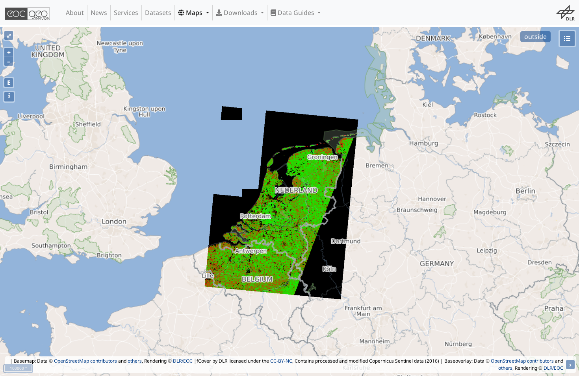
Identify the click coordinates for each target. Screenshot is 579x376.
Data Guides (296, 12)
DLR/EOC (183, 361)
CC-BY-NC (281, 361)
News (99, 12)
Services (126, 12)
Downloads (240, 12)
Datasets (158, 12)
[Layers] (567, 38)
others (135, 361)
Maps (194, 12)
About (75, 12)
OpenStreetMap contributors (85, 361)
